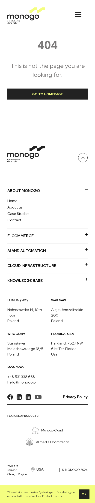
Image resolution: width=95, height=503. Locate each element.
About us (14, 207)
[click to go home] (26, 15)
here (62, 496)
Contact (14, 220)
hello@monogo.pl (21, 382)
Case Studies (18, 213)
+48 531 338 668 (21, 376)
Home (12, 200)
